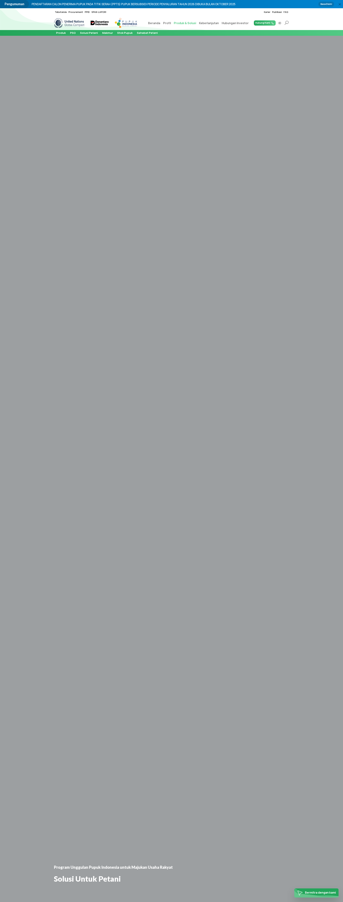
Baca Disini (326, 4)
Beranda (154, 23)
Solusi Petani (89, 33)
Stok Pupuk (125, 33)
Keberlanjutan (209, 23)
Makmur (107, 33)
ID (280, 23)
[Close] (340, 4)
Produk (61, 33)
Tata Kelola (61, 12)
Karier (267, 12)
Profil (167, 23)
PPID (87, 12)
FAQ (286, 12)
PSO (73, 33)
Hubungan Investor (235, 23)
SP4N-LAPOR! (98, 12)
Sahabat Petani (147, 33)
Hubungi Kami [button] (262, 22)
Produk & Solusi (185, 23)
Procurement (75, 12)
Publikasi (277, 12)
